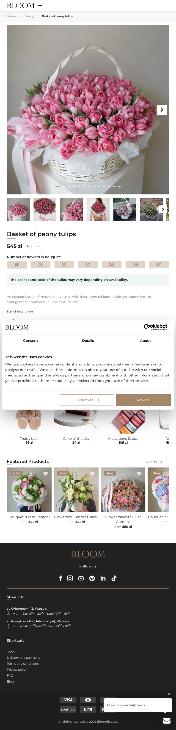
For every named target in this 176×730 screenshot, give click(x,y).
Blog (10, 681)
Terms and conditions (22, 663)
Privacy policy (17, 669)
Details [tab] (88, 340)
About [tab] (145, 340)
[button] (39, 5)
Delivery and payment (23, 657)
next (162, 110)
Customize (84, 400)
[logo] (20, 5)
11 (109, 186)
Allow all (143, 400)
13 (119, 186)
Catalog (28, 16)
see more (154, 461)
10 (104, 186)
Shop (11, 652)
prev (14, 110)
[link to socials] (60, 578)
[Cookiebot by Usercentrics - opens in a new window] (151, 327)
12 (114, 186)
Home (11, 16)
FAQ (10, 675)
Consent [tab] (30, 340)
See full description (20, 311)
